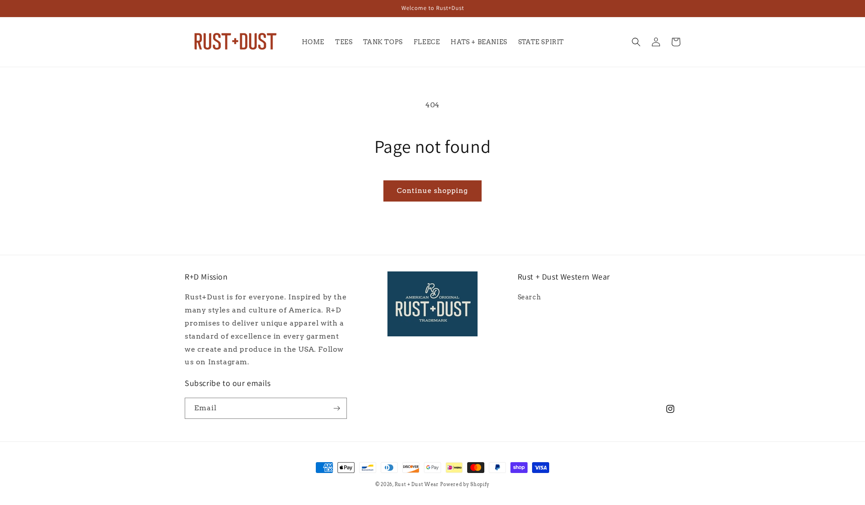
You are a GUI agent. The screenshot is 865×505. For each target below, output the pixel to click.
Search (529, 297)
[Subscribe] (336, 408)
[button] (636, 42)
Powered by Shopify (465, 484)
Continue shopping (432, 191)
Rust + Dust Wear (417, 484)
